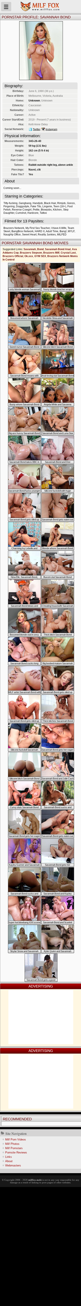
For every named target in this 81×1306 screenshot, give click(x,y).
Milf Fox (40, 6)
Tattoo (43, 212)
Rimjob (61, 203)
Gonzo (71, 203)
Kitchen (57, 209)
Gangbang (25, 203)
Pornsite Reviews (16, 1152)
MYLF (71, 231)
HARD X (40, 231)
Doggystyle (22, 206)
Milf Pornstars (14, 1148)
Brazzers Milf (51, 252)
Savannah (30, 249)
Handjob (38, 203)
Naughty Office (12, 234)
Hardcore (32, 212)
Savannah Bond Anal (58, 249)
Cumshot (21, 212)
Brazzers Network (13, 228)
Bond (40, 249)
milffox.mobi (35, 1180)
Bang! (63, 231)
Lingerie (47, 206)
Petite (36, 209)
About (9, 1161)
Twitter (36, 129)
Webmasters (13, 1165)
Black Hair (50, 203)
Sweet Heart (29, 234)
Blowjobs (46, 209)
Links (8, 1156)
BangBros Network (22, 231)
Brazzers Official (13, 256)
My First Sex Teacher (37, 228)
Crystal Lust (68, 252)
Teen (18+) (59, 206)
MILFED (62, 234)
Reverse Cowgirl (22, 209)
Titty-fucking (10, 203)
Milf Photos (12, 1143)
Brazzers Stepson (31, 252)
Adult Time (52, 231)
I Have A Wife (58, 228)
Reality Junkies (47, 234)
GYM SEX (40, 256)
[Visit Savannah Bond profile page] (41, 79)
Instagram (51, 129)
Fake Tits (35, 206)
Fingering (9, 206)
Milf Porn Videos (15, 1139)
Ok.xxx (28, 256)
